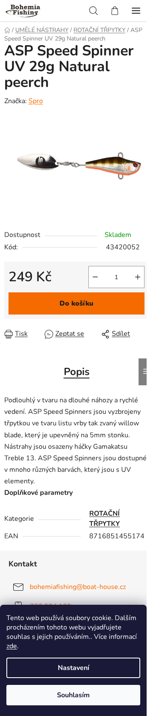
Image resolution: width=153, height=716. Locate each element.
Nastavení (73, 668)
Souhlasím (73, 695)
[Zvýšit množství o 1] (137, 277)
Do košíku (77, 303)
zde (11, 646)
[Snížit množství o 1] (95, 277)
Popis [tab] (77, 371)
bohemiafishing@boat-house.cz (78, 587)
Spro (35, 101)
